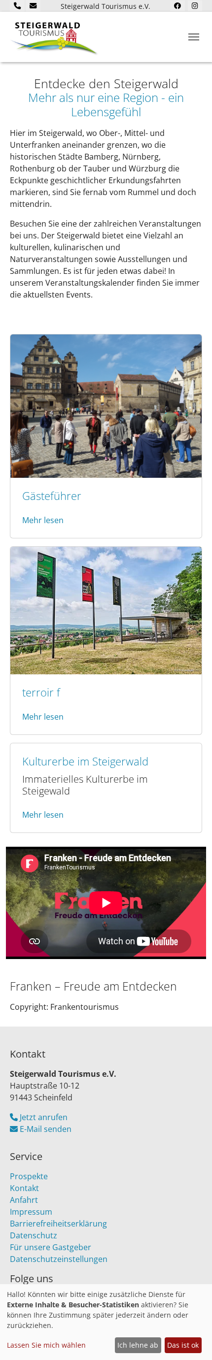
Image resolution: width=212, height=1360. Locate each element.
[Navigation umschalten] (193, 37)
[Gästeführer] (106, 405)
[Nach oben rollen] (190, 1338)
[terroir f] (106, 609)
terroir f (41, 692)
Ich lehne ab (137, 1345)
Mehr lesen (43, 520)
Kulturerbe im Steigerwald (85, 761)
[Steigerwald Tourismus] (54, 37)
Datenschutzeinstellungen (58, 1259)
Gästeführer (51, 496)
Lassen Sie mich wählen (46, 1345)
